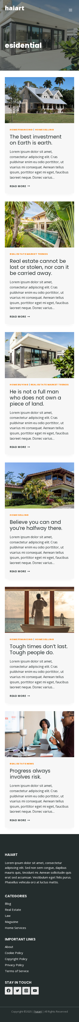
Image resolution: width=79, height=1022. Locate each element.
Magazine (11, 922)
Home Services (15, 928)
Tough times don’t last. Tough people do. (39, 649)
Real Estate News (22, 763)
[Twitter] (17, 991)
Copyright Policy (16, 959)
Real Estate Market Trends (29, 254)
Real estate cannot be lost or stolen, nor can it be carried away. (39, 267)
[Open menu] (70, 10)
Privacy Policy (14, 965)
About (9, 947)
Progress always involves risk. (30, 773)
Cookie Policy (14, 953)
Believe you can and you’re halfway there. (36, 525)
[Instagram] (26, 991)
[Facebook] (9, 991)
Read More (20, 186)
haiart (38, 1011)
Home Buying (19, 384)
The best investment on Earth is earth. (36, 139)
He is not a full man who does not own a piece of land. (35, 397)
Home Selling (44, 129)
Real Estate (13, 910)
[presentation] (39, 100)
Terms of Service (17, 971)
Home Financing (21, 129)
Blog (8, 903)
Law (8, 916)
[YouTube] (35, 991)
